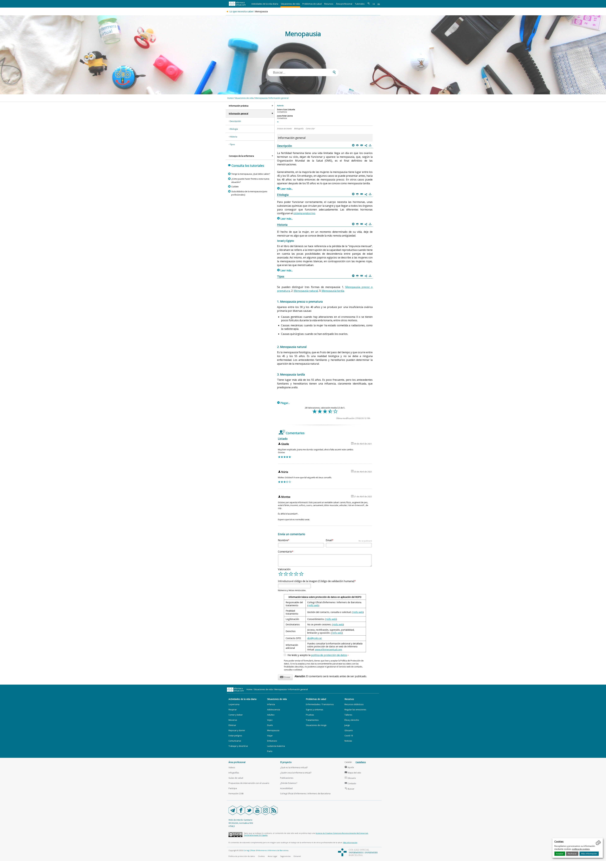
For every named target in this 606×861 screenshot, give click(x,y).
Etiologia (234, 128)
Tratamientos (312, 720)
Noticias (348, 740)
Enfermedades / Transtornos (320, 704)
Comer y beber (236, 714)
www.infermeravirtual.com (328, 649)
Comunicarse (235, 740)
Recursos (328, 3)
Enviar (285, 676)
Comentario (285, 551)
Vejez (270, 720)
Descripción (235, 121)
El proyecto (286, 762)
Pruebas (310, 714)
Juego (347, 725)
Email (349, 540)
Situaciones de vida (290, 3)
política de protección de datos (329, 655)
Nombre (283, 540)
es (378, 3)
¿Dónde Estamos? (288, 783)
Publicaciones (286, 777)
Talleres (348, 714)
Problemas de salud (312, 3)
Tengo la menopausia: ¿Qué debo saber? (250, 173)
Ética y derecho (352, 720)
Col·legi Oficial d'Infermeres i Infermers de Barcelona (305, 793)
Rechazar (572, 853)
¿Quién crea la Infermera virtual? (295, 772)
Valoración (284, 569)
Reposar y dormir (237, 730)
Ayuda (349, 767)
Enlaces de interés (284, 128)
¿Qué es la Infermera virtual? (294, 767)
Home (230, 98)
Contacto (350, 783)
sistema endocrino (304, 213)
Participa (233, 788)
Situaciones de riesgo (316, 725)
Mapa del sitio (353, 772)
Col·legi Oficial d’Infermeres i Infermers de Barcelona (265, 850)
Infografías (234, 772)
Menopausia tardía (333, 291)
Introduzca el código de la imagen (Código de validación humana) (316, 581)
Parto (269, 751)
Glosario (349, 730)
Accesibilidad (286, 788)
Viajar (270, 735)
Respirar (233, 709)
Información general (278, 98)
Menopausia (261, 98)
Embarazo (272, 740)
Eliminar (232, 725)
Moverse (233, 720)
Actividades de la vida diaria (264, 3)
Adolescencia (273, 709)
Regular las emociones (355, 709)
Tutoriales (360, 3)
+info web (313, 605)
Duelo (270, 725)
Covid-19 (349, 735)
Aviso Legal (272, 856)
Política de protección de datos (242, 856)
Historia (233, 136)
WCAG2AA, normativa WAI (241, 823)
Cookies (261, 856)
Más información (589, 853)
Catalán (348, 762)
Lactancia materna (276, 746)
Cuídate (235, 186)
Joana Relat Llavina (285, 116)
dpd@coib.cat (314, 638)
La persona (234, 704)
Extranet (297, 856)
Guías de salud (236, 777)
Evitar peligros (235, 735)
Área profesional (344, 3)
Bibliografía (298, 128)
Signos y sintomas (314, 709)
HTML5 (232, 826)
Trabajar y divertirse (238, 746)
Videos (232, 767)
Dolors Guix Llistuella (286, 109)
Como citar (310, 128)
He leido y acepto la (318, 655)
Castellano (361, 762)
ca (374, 3)
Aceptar (559, 853)
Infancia (271, 704)
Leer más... (285, 188)
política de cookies (581, 849)
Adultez (270, 714)
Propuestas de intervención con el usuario (249, 783)
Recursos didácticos (354, 704)
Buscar (349, 788)
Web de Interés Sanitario (240, 819)
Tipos (232, 144)
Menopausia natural (306, 291)
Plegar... (283, 403)
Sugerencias (285, 856)
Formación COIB (236, 793)
